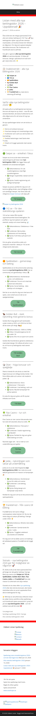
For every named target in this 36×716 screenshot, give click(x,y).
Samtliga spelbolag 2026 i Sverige (14, 614)
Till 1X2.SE (18, 252)
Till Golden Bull (18, 354)
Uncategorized (8, 611)
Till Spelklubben (18, 303)
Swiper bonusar (15, 194)
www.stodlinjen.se (9, 690)
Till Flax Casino (18, 450)
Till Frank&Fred (18, 550)
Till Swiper (18, 199)
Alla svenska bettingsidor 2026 (13, 617)
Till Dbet (18, 403)
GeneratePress (29, 713)
